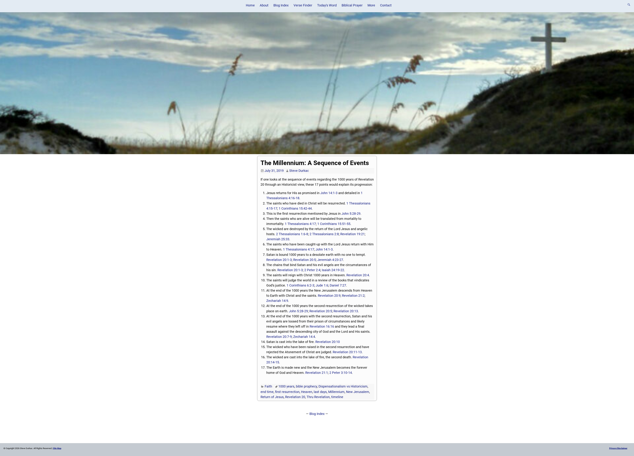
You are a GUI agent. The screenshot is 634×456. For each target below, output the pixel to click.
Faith (268, 386)
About (264, 5)
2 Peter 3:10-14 (340, 373)
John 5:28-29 (350, 214)
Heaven (306, 392)
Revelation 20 (295, 397)
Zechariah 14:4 (304, 337)
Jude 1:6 (322, 285)
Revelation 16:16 (322, 326)
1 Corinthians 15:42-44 (295, 208)
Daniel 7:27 (338, 285)
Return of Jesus (272, 397)
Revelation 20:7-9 (279, 337)
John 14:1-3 (328, 193)
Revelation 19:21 (352, 234)
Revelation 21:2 (353, 296)
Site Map (57, 448)
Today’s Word (327, 5)
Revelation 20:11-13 (347, 352)
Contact (386, 5)
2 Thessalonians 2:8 (324, 234)
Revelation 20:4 (357, 275)
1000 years (286, 386)
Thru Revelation (318, 397)
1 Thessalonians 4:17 (300, 224)
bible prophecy (306, 386)
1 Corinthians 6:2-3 (300, 285)
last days (320, 392)
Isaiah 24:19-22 (333, 270)
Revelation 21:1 (316, 373)
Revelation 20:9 (329, 296)
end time (267, 392)
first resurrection (287, 392)
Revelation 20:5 (304, 260)
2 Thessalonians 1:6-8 (292, 234)
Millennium (336, 392)
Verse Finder (303, 5)
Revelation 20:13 (346, 311)
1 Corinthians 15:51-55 (333, 224)
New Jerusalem (357, 392)
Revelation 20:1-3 (279, 260)
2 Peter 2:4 (312, 270)
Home (250, 5)
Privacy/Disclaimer (618, 448)
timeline (337, 397)
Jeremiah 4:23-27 (330, 260)
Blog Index (281, 5)
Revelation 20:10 (327, 342)
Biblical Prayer (352, 5)
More (371, 5)
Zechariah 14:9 (277, 301)
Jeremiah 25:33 (277, 239)
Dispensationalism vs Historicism (343, 386)
